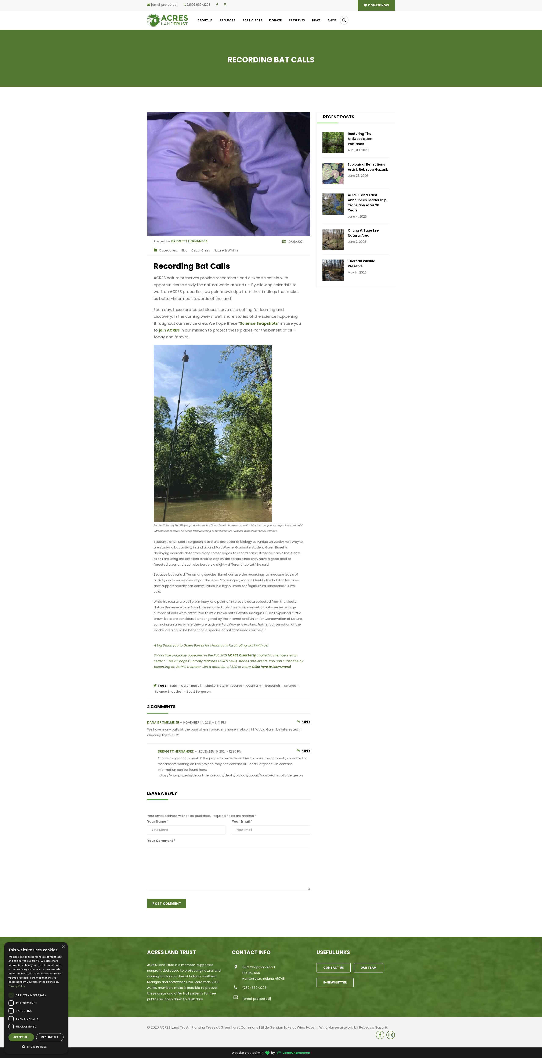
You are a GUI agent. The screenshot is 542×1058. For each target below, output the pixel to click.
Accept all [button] (21, 1037)
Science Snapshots (259, 323)
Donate (275, 20)
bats (173, 686)
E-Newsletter (335, 982)
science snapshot (169, 691)
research (272, 686)
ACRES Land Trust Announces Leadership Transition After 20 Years (367, 203)
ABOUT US (205, 20)
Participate (252, 20)
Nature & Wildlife (226, 250)
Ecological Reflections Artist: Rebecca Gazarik (368, 167)
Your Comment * (161, 840)
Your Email (241, 821)
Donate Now (378, 5)
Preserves (297, 20)
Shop (332, 20)
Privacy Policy (16, 986)
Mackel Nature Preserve (223, 686)
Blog (184, 250)
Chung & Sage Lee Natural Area (363, 233)
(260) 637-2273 (198, 5)
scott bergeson (199, 691)
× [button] (63, 946)
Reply (306, 722)
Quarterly (253, 686)
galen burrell (191, 686)
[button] (36, 1047)
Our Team (368, 967)
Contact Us (333, 967)
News (316, 20)
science (290, 686)
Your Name (156, 821)
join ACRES (169, 330)
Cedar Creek (200, 250)
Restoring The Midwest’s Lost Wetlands (360, 138)
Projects (227, 20)
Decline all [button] (49, 1037)
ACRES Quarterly (242, 655)
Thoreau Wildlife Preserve (361, 263)
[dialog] (36, 998)
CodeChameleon (296, 1053)
